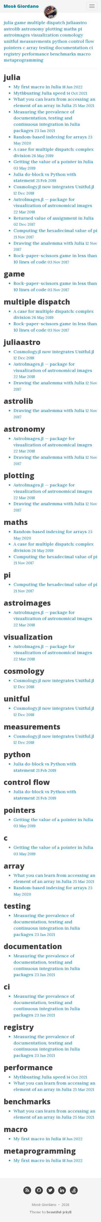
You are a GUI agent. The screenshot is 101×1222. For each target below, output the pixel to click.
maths (70, 29)
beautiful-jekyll (59, 1212)
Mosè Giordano (21, 6)
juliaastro (76, 22)
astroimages (17, 35)
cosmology (71, 35)
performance (35, 54)
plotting (54, 29)
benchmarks (63, 54)
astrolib (12, 29)
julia (8, 22)
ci (91, 47)
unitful (11, 41)
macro (84, 54)
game (20, 22)
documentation (71, 47)
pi (80, 29)
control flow (81, 41)
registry (12, 54)
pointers (13, 47)
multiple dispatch (46, 22)
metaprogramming (23, 60)
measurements (35, 41)
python (59, 41)
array (32, 47)
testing (46, 47)
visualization (45, 35)
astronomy (32, 29)
